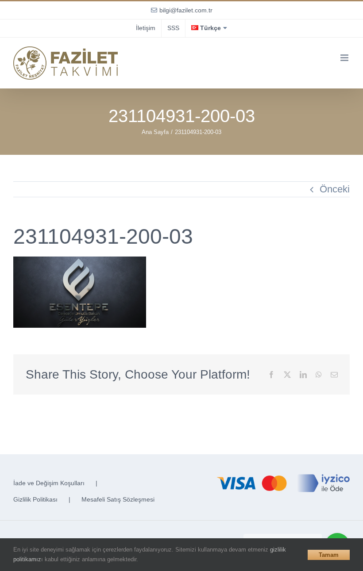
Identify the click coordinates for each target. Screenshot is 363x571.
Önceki (335, 189)
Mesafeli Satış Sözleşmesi (117, 499)
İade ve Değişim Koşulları (49, 483)
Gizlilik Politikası (35, 499)
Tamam (329, 555)
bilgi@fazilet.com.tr (185, 10)
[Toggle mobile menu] (345, 57)
